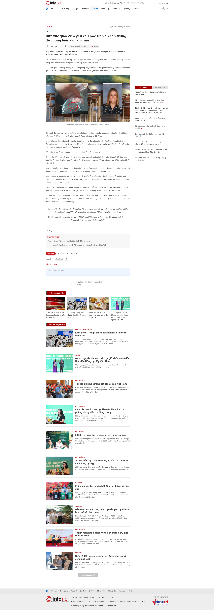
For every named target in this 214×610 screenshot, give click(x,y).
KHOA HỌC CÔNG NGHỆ (83, 329)
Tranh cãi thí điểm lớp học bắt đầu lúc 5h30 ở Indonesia (69, 241)
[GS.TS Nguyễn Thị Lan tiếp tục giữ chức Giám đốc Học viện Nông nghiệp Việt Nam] (120, 303)
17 (163, 102)
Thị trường (65, 9)
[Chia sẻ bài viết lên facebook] (47, 46)
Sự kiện (136, 9)
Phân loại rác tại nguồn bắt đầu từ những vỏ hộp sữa (102, 487)
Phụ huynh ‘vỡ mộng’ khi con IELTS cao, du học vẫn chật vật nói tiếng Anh (77, 245)
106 (141, 128)
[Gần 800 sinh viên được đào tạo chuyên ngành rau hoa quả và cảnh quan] (59, 514)
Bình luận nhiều (160, 88)
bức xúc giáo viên (61, 259)
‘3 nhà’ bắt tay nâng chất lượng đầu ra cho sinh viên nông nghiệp (101, 462)
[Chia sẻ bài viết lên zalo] (52, 46)
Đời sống (54, 9)
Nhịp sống (79, 483)
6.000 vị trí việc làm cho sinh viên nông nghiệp (100, 434)
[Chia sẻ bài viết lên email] (56, 46)
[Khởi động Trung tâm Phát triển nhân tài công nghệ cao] (77, 303)
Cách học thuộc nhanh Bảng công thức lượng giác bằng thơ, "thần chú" (149, 101)
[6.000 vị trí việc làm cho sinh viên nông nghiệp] (59, 440)
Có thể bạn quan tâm (56, 293)
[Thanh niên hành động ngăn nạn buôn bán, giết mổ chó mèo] (59, 538)
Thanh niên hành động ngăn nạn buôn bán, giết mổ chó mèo (101, 534)
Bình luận (50, 254)
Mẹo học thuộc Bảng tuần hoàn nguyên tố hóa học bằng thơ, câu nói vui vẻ (150, 143)
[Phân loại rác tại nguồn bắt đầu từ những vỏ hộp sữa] (59, 491)
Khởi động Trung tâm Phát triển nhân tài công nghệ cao (76, 315)
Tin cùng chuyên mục (56, 325)
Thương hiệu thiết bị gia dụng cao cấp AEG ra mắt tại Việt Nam (55, 315)
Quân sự (127, 9)
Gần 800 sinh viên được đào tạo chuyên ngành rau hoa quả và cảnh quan (102, 511)
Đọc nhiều (143, 88)
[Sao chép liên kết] (60, 46)
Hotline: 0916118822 (128, 3)
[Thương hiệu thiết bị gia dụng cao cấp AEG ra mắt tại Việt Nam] (55, 303)
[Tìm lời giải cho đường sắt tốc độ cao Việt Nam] (59, 389)
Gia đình (85, 9)
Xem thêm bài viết (88, 575)
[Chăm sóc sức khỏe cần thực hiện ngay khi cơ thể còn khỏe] (99, 303)
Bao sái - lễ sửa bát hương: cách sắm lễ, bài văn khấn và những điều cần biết (151, 151)
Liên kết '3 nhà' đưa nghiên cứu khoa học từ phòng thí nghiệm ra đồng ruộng (99, 411)
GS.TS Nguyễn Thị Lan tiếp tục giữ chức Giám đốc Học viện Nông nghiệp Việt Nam (102, 360)
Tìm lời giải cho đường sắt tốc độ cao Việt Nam (101, 383)
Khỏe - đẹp (105, 9)
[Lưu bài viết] (65, 46)
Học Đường (80, 381)
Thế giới (76, 9)
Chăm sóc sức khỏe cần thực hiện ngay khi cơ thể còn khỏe (98, 315)
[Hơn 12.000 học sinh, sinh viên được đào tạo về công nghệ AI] (59, 561)
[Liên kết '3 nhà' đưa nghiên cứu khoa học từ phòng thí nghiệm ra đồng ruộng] (59, 414)
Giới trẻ (95, 9)
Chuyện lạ (116, 9)
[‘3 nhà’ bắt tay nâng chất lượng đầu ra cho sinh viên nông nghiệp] (59, 466)
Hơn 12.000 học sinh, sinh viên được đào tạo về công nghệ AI (101, 557)
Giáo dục (78, 355)
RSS (167, 9)
